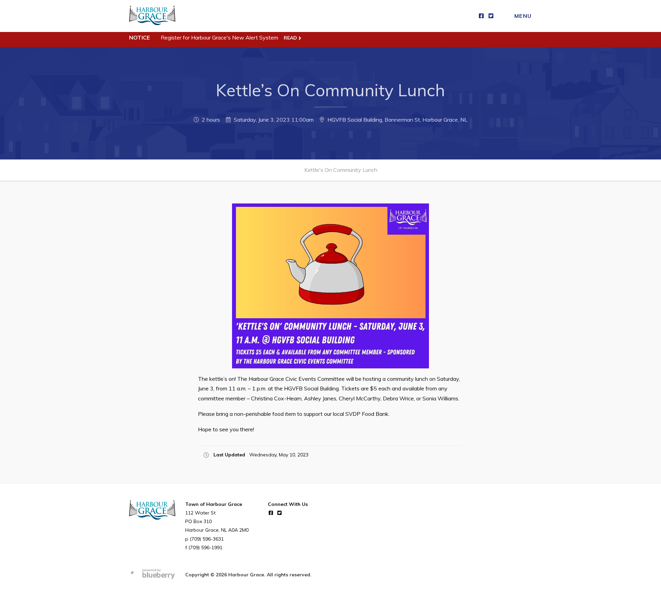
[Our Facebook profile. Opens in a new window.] (481, 16)
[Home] (152, 15)
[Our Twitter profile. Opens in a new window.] (490, 16)
